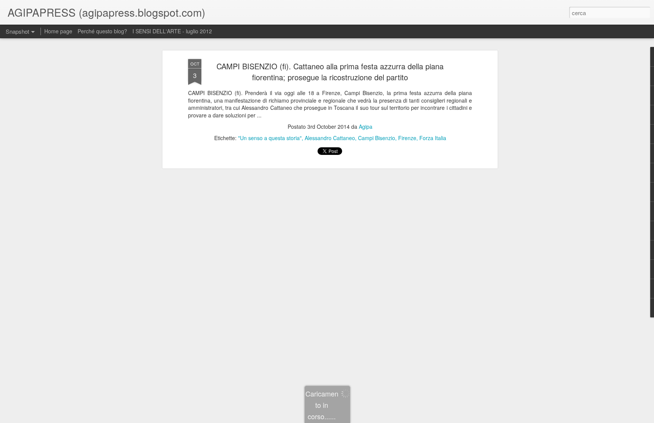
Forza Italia (432, 138)
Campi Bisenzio (376, 138)
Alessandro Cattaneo (330, 138)
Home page (58, 31)
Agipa (365, 126)
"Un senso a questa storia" (270, 138)
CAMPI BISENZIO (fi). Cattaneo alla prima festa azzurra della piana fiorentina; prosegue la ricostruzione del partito (330, 72)
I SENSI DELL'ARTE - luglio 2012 (172, 31)
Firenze (407, 138)
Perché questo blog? (103, 31)
